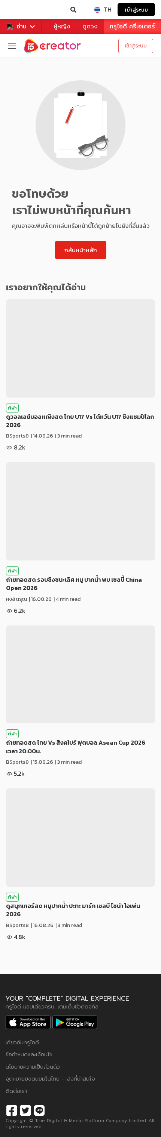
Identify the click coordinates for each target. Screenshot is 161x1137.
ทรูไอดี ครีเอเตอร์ (132, 26)
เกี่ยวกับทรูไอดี (22, 1042)
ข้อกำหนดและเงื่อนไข (29, 1054)
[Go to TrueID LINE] (39, 1109)
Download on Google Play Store (74, 1022)
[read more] (80, 348)
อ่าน (21, 26)
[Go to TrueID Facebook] (12, 1109)
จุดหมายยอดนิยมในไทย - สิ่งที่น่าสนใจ (50, 1078)
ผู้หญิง (62, 26)
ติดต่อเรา (16, 1091)
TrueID (21, 10)
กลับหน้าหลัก (80, 249)
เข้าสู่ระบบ (136, 9)
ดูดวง (90, 26)
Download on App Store (28, 1022)
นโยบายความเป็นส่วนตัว (33, 1066)
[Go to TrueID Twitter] (25, 1109)
